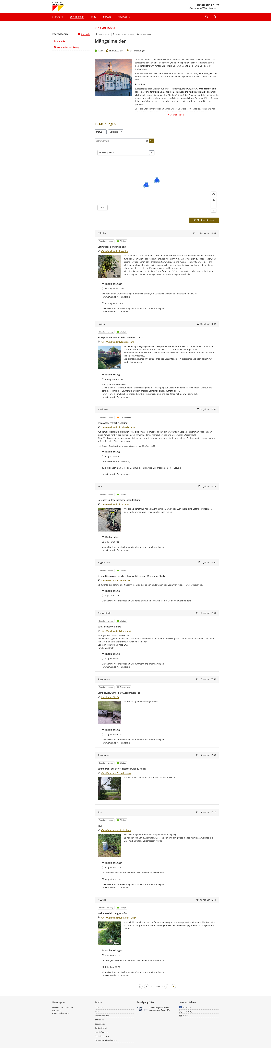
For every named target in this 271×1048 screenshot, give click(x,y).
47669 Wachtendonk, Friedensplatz (117, 342)
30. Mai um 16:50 (208, 899)
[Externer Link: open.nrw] (142, 1008)
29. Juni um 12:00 (207, 613)
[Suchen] (151, 141)
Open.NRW (165, 1010)
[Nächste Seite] (166, 986)
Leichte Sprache (101, 1032)
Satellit (102, 207)
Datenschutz (100, 1024)
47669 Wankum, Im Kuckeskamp (116, 830)
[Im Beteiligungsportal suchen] (207, 17)
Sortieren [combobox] (114, 131)
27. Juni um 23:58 (207, 679)
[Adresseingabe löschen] (151, 152)
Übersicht (85, 34)
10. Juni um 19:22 (207, 812)
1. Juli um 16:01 (208, 562)
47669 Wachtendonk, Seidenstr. (116, 504)
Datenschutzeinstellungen (106, 1040)
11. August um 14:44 (206, 233)
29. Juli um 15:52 (208, 409)
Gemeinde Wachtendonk (62, 1007)
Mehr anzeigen (177, 114)
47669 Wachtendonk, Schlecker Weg (118, 427)
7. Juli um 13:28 (208, 486)
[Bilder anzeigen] (109, 788)
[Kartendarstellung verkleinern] (213, 205)
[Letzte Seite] (173, 986)
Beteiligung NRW (208, 4)
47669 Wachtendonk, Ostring (114, 251)
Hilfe (97, 1011)
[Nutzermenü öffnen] (215, 17)
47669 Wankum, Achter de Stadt (116, 580)
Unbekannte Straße (110, 697)
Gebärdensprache (102, 1036)
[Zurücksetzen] (147, 141)
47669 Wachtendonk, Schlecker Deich (118, 917)
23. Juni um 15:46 (207, 755)
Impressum (99, 1019)
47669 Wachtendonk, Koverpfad (116, 631)
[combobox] (123, 152)
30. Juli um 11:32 (208, 324)
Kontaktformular (102, 1015)
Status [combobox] (99, 131)
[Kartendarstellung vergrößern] (213, 200)
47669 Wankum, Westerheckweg (116, 773)
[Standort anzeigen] (213, 194)
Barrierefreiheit (101, 1028)
